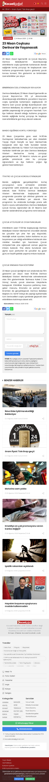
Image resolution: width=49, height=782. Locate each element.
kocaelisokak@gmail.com (14, 739)
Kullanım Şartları (8, 766)
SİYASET (5, 708)
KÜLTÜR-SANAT (19, 711)
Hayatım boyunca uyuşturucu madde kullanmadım (21, 605)
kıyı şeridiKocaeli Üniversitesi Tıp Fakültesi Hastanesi (21, 654)
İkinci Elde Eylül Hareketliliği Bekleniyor (19, 412)
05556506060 (25, 729)
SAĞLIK (4, 717)
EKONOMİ (5, 711)
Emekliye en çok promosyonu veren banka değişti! (24, 527)
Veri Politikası (7, 763)
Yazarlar (8, 680)
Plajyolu (16, 647)
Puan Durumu (31, 711)
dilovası (36, 663)
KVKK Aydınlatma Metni (10, 768)
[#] (24, 622)
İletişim (8, 693)
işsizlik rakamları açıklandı (19, 566)
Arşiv (7, 684)
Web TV (8, 671)
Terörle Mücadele (9, 663)
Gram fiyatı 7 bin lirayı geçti (19, 451)
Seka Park (7, 647)
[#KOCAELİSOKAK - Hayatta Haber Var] (12, 3)
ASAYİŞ (4, 705)
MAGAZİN (17, 702)
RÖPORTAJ (17, 717)
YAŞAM (16, 714)
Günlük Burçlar (31, 716)
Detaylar (18, 779)
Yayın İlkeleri (6, 760)
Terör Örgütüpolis (24, 663)
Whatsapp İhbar (26, 723)
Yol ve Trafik (30, 702)
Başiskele (25, 647)
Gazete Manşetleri (32, 714)
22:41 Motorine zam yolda (16, 9)
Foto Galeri (10, 676)
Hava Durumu (31, 708)
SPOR (15, 705)
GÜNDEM (9, 38)
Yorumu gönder (12, 353)
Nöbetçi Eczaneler (32, 705)
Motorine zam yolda (15, 488)
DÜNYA (4, 714)
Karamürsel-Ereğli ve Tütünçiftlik (14, 651)
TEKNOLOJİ (17, 708)
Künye (7, 689)
